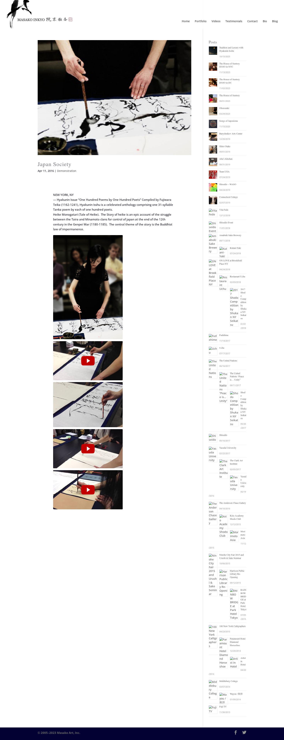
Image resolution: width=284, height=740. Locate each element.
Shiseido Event (226, 222)
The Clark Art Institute (236, 462)
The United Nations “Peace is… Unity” (237, 376)
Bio (265, 21)
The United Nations (228, 360)
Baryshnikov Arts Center (230, 133)
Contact (252, 21)
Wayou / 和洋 (236, 693)
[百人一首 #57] (88, 448)
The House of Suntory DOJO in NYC (229, 65)
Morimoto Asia (243, 534)
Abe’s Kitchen (225, 158)
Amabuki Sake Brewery (230, 235)
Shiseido (223, 434)
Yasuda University (227, 447)
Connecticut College (228, 196)
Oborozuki (224, 108)
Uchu (221, 347)
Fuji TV (223, 706)
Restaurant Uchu (237, 276)
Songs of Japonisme (228, 120)
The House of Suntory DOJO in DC (229, 81)
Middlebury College (228, 681)
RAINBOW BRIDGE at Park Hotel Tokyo (243, 599)
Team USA (224, 171)
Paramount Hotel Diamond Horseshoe (237, 642)
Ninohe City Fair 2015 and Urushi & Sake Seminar (231, 556)
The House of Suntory (229, 95)
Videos (216, 21)
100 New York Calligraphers (232, 626)
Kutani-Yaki (235, 247)
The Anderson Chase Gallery (232, 502)
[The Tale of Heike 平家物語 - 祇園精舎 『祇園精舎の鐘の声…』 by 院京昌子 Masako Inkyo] (88, 360)
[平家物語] (88, 489)
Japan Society (54, 164)
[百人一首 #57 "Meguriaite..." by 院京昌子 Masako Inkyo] (88, 448)
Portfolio (201, 21)
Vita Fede (223, 209)
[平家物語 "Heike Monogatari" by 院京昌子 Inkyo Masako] (88, 489)
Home (186, 21)
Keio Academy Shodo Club (237, 517)
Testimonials (233, 21)
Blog (275, 21)
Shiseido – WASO (227, 184)
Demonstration (66, 171)
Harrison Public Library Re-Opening (237, 574)
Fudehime (223, 335)
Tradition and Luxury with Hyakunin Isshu (231, 49)
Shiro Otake (224, 146)
